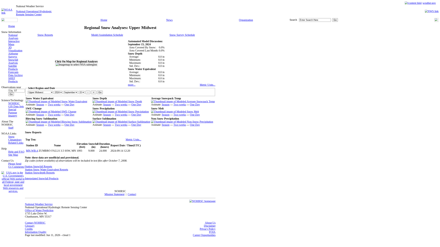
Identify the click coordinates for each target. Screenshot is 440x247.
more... (131, 84)
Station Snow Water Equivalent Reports (46, 169)
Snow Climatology (15, 138)
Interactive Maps (14, 43)
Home (104, 20)
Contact (132, 194)
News (169, 20)
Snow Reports (45, 34)
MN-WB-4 (32, 150)
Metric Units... (207, 84)
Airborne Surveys (13, 55)
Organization (246, 20)
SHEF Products (13, 80)
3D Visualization (15, 49)
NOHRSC (14, 103)
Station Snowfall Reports (38, 166)
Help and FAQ (16, 151)
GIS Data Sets (16, 106)
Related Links (15, 142)
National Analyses (13, 37)
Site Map (13, 154)
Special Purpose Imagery (12, 112)
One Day (69, 104)
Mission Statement (114, 194)
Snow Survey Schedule (182, 34)
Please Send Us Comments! (16, 165)
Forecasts (13, 72)
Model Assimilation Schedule (107, 34)
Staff (10, 127)
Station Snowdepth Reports (40, 172)
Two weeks (54, 104)
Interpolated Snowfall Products (41, 178)
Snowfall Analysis (13, 61)
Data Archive (15, 75)
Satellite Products (13, 67)
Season (40, 104)
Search (293, 19)
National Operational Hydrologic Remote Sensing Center (34, 13)
